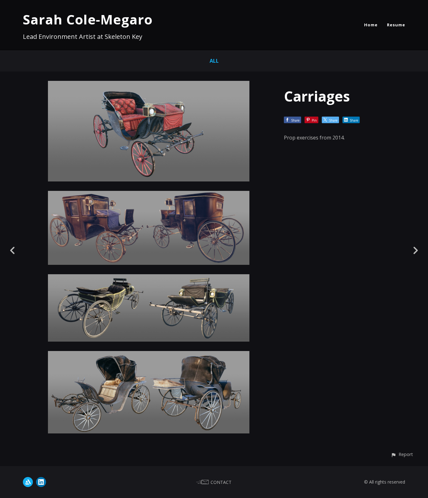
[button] (401, 454)
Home (371, 25)
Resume (396, 25)
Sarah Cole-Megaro (88, 19)
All (214, 60)
